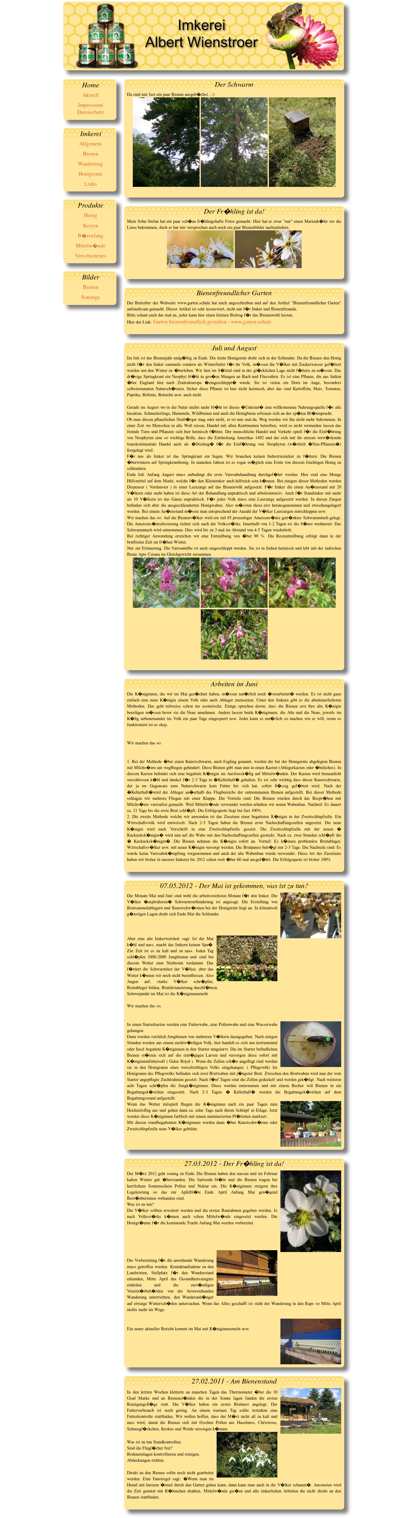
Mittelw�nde (90, 245)
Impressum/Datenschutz (90, 108)
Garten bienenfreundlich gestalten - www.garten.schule (212, 321)
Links (90, 183)
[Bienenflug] (200, 266)
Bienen (90, 153)
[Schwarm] (166, 185)
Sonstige (90, 296)
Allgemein (90, 143)
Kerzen (90, 225)
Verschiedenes (90, 255)
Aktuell (91, 94)
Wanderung (90, 163)
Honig (90, 215)
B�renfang (90, 235)
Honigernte (90, 173)
